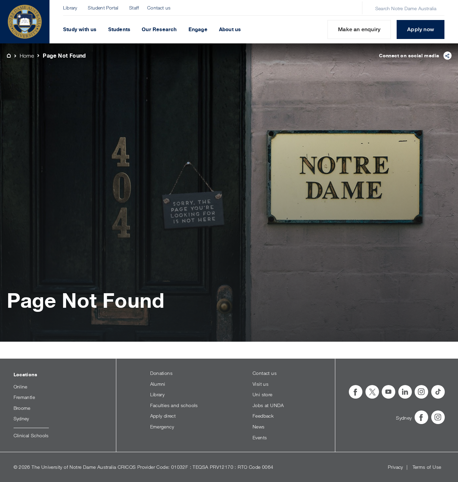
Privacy (395, 467)
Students (119, 29)
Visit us (260, 384)
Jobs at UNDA (268, 405)
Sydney (21, 418)
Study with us (80, 29)
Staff (134, 8)
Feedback (263, 416)
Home (27, 56)
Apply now (420, 29)
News (259, 426)
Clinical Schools (31, 435)
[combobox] (407, 8)
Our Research (159, 29)
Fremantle (24, 397)
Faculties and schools (174, 405)
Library (70, 8)
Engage (197, 29)
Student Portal (103, 8)
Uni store (263, 394)
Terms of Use (427, 467)
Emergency (162, 426)
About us (230, 29)
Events (260, 437)
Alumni (157, 384)
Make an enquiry (359, 29)
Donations (161, 373)
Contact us (159, 8)
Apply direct (163, 416)
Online (20, 386)
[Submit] (368, 8)
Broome (22, 408)
